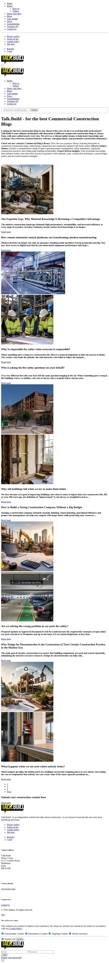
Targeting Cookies (60, 933)
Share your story (14, 13)
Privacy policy (13, 36)
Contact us (11, 29)
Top (3, 914)
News (9, 21)
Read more (6, 232)
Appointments (13, 24)
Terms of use (12, 39)
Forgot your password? (11, 957)
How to (15, 8)
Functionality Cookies (14, 933)
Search (34, 110)
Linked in (5, 905)
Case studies (12, 19)
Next (9, 791)
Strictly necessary (79, 933)
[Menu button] (2, 66)
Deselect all (9, 939)
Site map (11, 44)
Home (9, 3)
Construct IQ (12, 26)
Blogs (9, 16)
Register (10, 49)
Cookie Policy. (15, 928)
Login (9, 51)
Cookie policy (13, 41)
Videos (15, 11)
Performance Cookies (38, 933)
